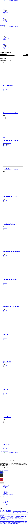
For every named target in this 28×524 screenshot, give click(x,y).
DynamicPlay (5, 486)
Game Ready (5, 487)
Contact (4, 13)
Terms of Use (5, 502)
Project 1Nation (6, 12)
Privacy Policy (6, 501)
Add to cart (5, 89)
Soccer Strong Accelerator (8, 488)
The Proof (5, 11)
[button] (14, 16)
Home (4, 9)
